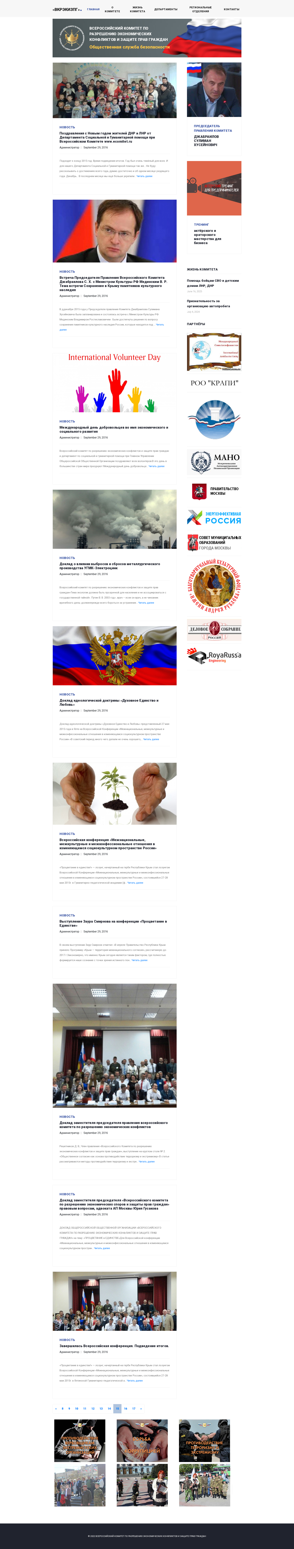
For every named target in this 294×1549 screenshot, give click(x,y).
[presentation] (66, 1489)
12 (92, 1408)
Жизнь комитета (137, 9)
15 (117, 1408)
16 (125, 1408)
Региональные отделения (201, 9)
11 (84, 1408)
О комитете (112, 9)
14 (109, 1408)
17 (133, 1408)
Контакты (231, 9)
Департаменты (165, 9)
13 (101, 1408)
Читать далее (144, 176)
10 (76, 1408)
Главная (93, 9)
